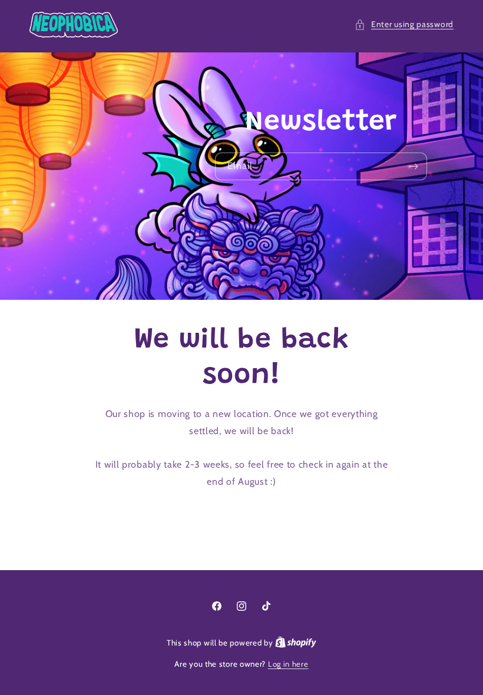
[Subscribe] (413, 166)
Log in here (288, 663)
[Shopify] (295, 642)
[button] (404, 24)
